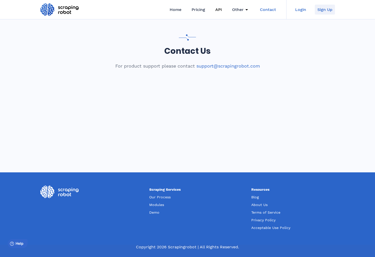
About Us (259, 205)
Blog (255, 197)
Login (300, 9)
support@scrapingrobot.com (228, 66)
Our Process (160, 197)
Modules (156, 205)
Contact (268, 9)
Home (175, 9)
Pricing (198, 9)
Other (238, 9)
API (218, 9)
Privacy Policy (263, 220)
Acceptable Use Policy (270, 228)
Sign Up (324, 9)
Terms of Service (265, 212)
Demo (154, 212)
